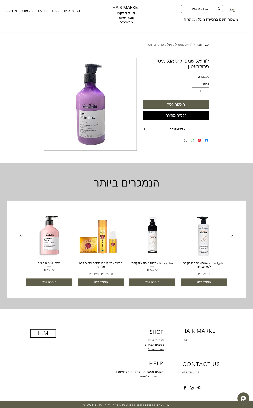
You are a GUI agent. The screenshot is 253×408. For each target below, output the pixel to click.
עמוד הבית (202, 44)
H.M (43, 333)
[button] (43, 10)
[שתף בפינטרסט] (199, 140)
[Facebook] (184, 387)
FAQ (185, 340)
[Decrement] (206, 91)
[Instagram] (191, 387)
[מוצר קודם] (232, 235)
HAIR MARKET (126, 7)
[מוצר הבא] (21, 235)
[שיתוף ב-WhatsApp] (192, 140)
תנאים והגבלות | (152, 371)
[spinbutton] (200, 91)
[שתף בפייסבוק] (206, 140)
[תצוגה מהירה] (204, 235)
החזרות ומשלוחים (152, 376)
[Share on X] (185, 140)
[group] (126, 249)
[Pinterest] (199, 387)
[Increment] (194, 91)
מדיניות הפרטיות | (128, 371)
